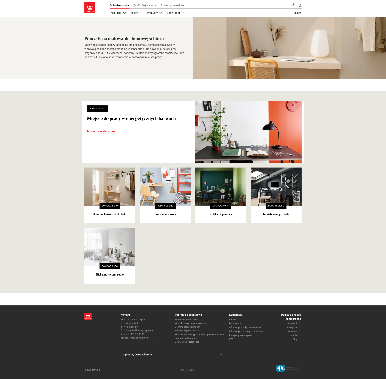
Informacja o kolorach (186, 338)
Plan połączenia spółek (241, 335)
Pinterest (292, 331)
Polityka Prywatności (185, 330)
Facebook (292, 323)
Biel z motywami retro (110, 274)
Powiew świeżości (165, 214)
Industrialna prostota (276, 214)
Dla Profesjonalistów (145, 5)
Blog (295, 339)
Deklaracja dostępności (187, 341)
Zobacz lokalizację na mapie (135, 337)
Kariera (232, 319)
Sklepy (298, 12)
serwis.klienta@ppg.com (140, 330)
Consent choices (188, 370)
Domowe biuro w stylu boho (110, 214)
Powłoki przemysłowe (172, 5)
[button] (293, 5)
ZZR (231, 339)
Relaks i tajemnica (221, 214)
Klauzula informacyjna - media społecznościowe (199, 334)
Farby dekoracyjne (119, 5)
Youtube (293, 335)
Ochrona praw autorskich (187, 327)
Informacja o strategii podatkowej (246, 331)
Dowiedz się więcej (98, 131)
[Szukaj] (300, 5)
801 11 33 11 (138, 334)
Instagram (292, 327)
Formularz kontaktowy (186, 319)
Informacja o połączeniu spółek (245, 327)
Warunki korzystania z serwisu (190, 323)
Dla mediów (235, 323)
